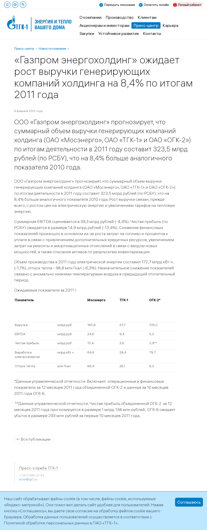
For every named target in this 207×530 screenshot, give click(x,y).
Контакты (152, 33)
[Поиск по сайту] (23, 4)
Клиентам (147, 17)
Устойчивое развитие (118, 33)
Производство (120, 17)
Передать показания (119, 5)
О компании (90, 17)
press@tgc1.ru (28, 479)
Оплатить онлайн (156, 5)
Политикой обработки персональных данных (46, 522)
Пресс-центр (145, 25)
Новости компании (52, 48)
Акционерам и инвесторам (104, 25)
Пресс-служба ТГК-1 (38, 467)
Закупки (86, 33)
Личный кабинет (190, 5)
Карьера (170, 25)
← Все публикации (33, 439)
